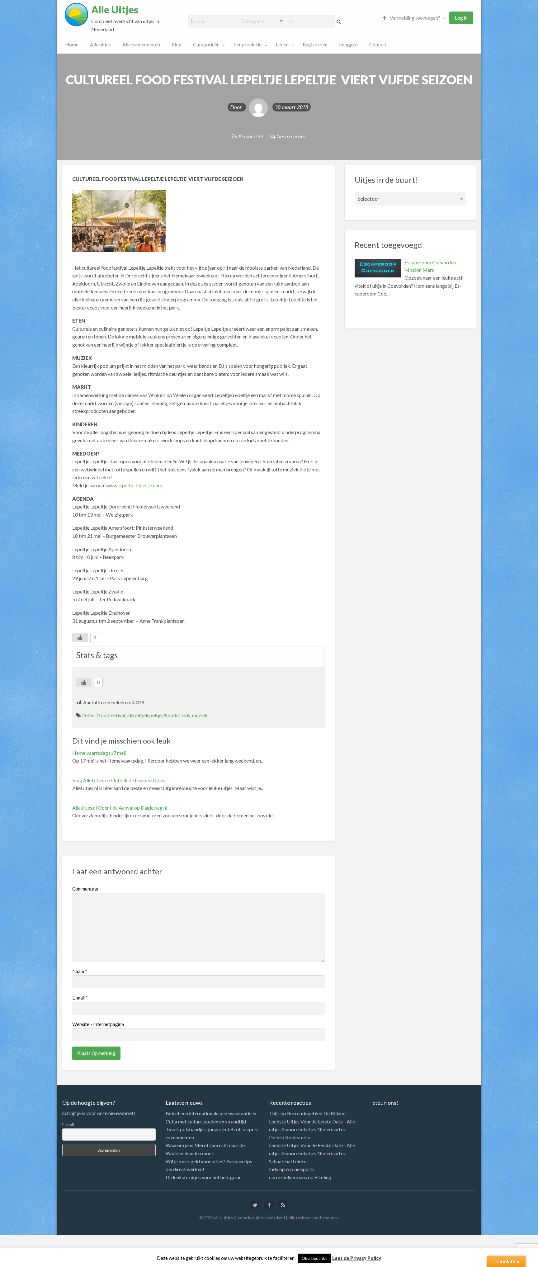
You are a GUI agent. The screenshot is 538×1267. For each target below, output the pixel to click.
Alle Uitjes (115, 10)
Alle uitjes (100, 44)
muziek (200, 715)
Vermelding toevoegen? (414, 18)
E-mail (80, 997)
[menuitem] (412, 18)
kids (185, 715)
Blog (177, 44)
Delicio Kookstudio (289, 1137)
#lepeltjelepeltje (144, 715)
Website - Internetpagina (98, 1024)
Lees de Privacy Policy (356, 1258)
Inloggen (348, 44)
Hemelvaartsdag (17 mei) (99, 753)
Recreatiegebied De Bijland (316, 1113)
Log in (461, 18)
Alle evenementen (141, 44)
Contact (377, 44)
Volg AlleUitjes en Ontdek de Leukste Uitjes (118, 780)
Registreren (315, 44)
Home (71, 44)
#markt (171, 715)
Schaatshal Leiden (288, 1161)
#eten (88, 715)
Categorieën (206, 44)
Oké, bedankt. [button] (315, 1258)
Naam (79, 971)
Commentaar (85, 888)
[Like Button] (80, 637)
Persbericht (250, 136)
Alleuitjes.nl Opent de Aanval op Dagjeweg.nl (119, 808)
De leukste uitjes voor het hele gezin (204, 1177)
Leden (282, 44)
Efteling (322, 1177)
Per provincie (248, 44)
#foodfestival (110, 715)
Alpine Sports (300, 1169)
